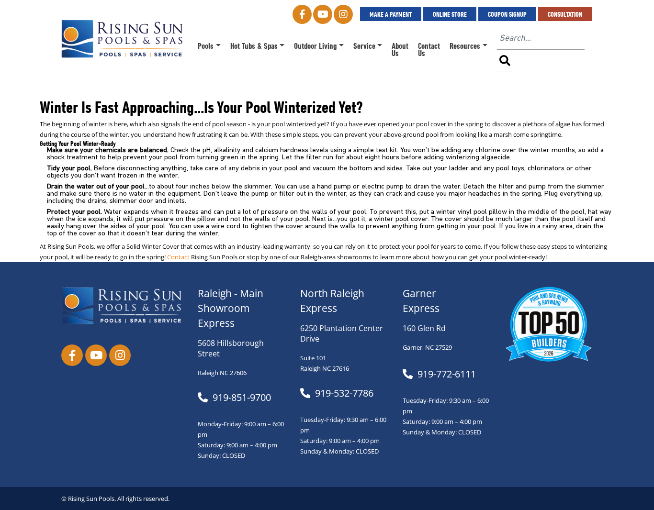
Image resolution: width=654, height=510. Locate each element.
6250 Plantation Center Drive (341, 333)
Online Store (450, 14)
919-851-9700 (242, 397)
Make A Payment (391, 14)
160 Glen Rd (424, 328)
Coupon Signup (507, 14)
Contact (178, 257)
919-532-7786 (344, 393)
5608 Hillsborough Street (231, 348)
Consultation (565, 14)
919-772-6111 (446, 374)
